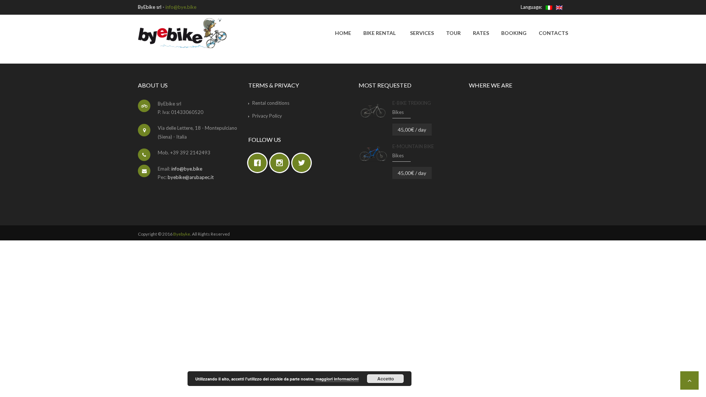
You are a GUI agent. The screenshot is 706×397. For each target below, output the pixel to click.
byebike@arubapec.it (191, 177)
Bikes (398, 112)
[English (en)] (559, 7)
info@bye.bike (180, 7)
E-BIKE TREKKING (411, 103)
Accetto (385, 378)
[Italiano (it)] (549, 7)
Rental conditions (270, 103)
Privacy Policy (267, 116)
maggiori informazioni (337, 379)
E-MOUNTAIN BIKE (413, 146)
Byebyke (181, 234)
